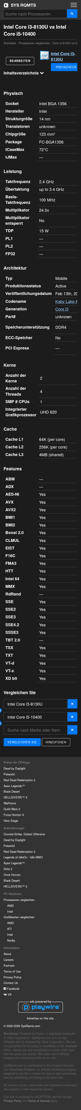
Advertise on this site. (40, 1018)
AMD (10, 905)
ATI (9, 929)
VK (9, 994)
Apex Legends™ (14, 786)
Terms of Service (39, 1101)
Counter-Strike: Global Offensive (24, 834)
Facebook (12, 988)
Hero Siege (11, 820)
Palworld (9, 774)
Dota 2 (8, 869)
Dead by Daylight (14, 768)
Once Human (12, 874)
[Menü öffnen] (73, 4)
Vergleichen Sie (22, 742)
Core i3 (61, 309)
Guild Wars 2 (12, 809)
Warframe (10, 803)
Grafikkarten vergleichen (19, 917)
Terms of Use (12, 971)
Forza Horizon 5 (14, 815)
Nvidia (11, 940)
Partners (9, 965)
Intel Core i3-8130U (63, 56)
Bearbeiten (20, 61)
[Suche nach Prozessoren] (72, 13)
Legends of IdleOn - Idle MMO (23, 857)
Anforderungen (14, 828)
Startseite (20, 5)
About (7, 954)
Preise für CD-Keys (17, 762)
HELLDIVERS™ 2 (15, 797)
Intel (10, 911)
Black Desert (12, 791)
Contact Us (11, 983)
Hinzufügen (56, 742)
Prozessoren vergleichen (34, 43)
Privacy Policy (12, 977)
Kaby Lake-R (67, 301)
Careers (9, 959)
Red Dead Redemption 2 (19, 780)
